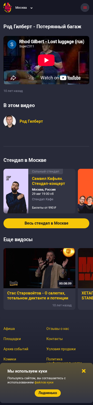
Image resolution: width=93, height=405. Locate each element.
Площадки (12, 339)
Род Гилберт (31, 121)
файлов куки (44, 382)
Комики (9, 359)
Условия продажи (61, 349)
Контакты (54, 339)
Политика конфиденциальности (64, 361)
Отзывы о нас (57, 329)
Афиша (9, 329)
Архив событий (15, 349)
